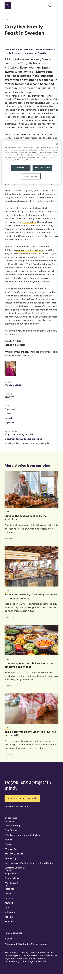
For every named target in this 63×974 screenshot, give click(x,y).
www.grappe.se (36, 292)
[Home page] (8, 5)
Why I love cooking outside (19, 434)
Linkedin (9, 898)
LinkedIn (9, 418)
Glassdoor (10, 921)
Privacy (8, 938)
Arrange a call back (21, 798)
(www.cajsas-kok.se (28, 316)
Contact (8, 844)
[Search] (49, 5)
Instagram (10, 912)
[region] (32, 162)
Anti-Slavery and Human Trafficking (23, 835)
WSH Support (11, 883)
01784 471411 (22, 806)
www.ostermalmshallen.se (29, 250)
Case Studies (11, 830)
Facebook (10, 409)
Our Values (10, 821)
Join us (8, 839)
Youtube (9, 902)
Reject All (20, 168)
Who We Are (11, 849)
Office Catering (12, 825)
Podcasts (9, 916)
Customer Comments (15, 867)
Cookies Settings (31, 176)
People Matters (12, 873)
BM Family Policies (14, 853)
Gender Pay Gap (13, 858)
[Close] (57, 144)
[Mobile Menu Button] (56, 6)
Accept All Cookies (42, 168)
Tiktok (8, 907)
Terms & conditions (14, 932)
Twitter (8, 413)
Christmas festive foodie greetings (23, 439)
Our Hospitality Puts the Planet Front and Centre (29, 863)
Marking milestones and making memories (27, 443)
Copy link (9, 422)
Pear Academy (12, 878)
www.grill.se (29, 222)
